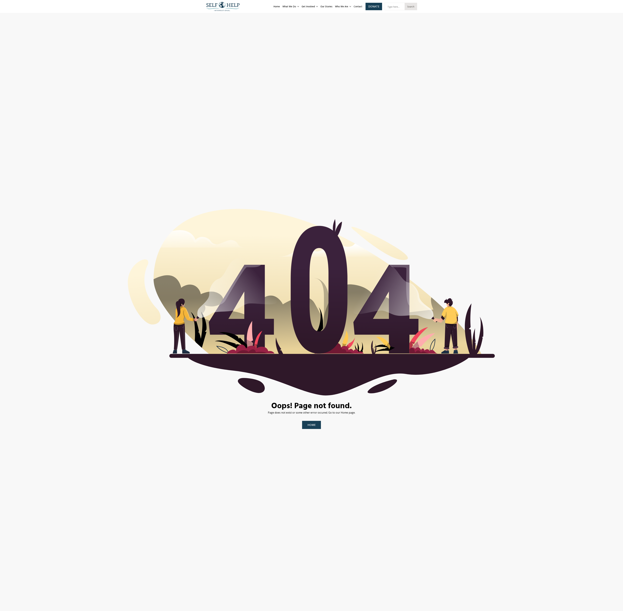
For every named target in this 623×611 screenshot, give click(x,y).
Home (276, 6)
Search (410, 6)
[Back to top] (616, 604)
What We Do (289, 6)
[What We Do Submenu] (298, 6)
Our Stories (326, 6)
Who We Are (341, 6)
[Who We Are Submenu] (350, 6)
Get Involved (308, 6)
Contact (358, 6)
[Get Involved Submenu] (316, 6)
